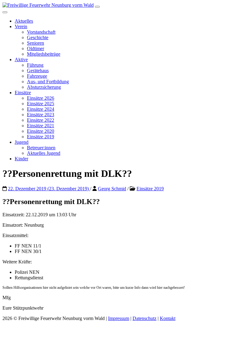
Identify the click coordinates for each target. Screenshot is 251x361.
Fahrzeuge (37, 76)
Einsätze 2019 (40, 136)
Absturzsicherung (44, 87)
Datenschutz (144, 318)
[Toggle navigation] (97, 7)
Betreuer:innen (41, 147)
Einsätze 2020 (40, 131)
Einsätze (23, 92)
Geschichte (37, 37)
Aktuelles (24, 21)
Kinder (21, 158)
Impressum (118, 318)
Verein (21, 26)
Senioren (35, 43)
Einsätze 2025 (40, 103)
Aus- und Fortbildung (48, 81)
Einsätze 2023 (40, 114)
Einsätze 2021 (40, 125)
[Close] (4, 12)
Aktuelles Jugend (43, 153)
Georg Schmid (112, 188)
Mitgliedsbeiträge (43, 54)
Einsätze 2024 (40, 109)
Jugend (21, 142)
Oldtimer (35, 48)
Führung (35, 65)
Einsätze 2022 (40, 120)
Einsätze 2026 (40, 98)
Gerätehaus (38, 70)
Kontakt (167, 318)
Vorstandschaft (41, 32)
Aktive (21, 59)
